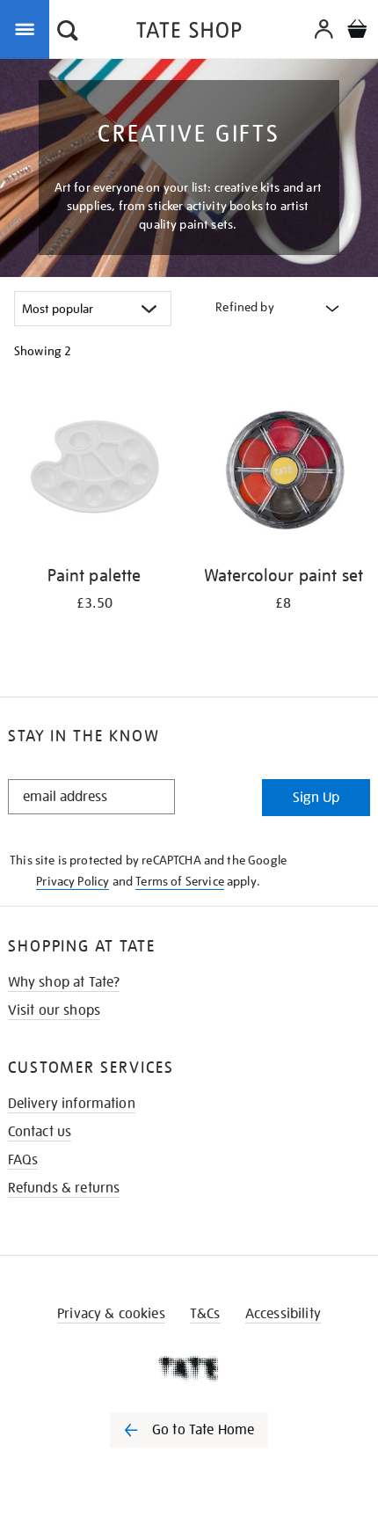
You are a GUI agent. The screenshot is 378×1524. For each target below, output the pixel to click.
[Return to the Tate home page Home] (189, 33)
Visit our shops (54, 1010)
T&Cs (205, 1314)
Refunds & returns (64, 1188)
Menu (28, 28)
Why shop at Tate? (64, 982)
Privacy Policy (72, 881)
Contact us (40, 1132)
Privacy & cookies (111, 1314)
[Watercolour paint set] (283, 471)
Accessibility (283, 1314)
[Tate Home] (189, 1368)
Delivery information (71, 1103)
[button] (67, 32)
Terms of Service (179, 881)
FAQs (23, 1160)
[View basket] (357, 31)
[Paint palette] (94, 471)
